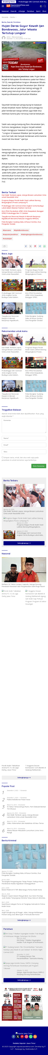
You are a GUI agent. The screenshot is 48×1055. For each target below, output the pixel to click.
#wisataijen (7, 239)
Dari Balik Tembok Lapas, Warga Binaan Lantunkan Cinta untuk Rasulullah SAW (24, 196)
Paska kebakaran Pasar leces (18, 800)
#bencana (7, 230)
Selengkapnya (23, 543)
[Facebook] (13, 1037)
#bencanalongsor (17, 37)
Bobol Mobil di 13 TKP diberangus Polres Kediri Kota (22, 890)
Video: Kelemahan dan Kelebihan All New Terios (25, 823)
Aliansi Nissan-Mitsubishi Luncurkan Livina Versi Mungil (25, 831)
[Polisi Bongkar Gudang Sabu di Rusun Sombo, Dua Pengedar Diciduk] (35, 308)
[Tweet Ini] (30, 246)
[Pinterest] (22, 1037)
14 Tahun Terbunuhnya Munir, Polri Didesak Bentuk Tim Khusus (26, 808)
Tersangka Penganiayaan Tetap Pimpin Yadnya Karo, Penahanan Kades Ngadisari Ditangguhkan (22, 883)
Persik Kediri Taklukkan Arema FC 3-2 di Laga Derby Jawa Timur (11, 768)
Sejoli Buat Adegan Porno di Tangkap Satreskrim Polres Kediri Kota (23, 905)
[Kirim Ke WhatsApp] (44, 246)
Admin (9, 37)
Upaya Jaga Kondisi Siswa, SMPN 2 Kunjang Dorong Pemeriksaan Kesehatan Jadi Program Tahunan (30, 973)
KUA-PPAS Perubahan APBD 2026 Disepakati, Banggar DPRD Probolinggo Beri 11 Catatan (23, 212)
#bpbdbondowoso (21, 230)
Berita (4, 22)
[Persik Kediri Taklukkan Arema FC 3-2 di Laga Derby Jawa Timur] (12, 676)
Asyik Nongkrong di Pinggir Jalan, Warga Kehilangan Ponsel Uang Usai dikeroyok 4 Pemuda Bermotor (22, 913)
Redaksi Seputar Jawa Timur (24, 1043)
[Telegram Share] (40, 246)
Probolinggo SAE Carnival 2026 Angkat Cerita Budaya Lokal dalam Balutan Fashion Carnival (23, 207)
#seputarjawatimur (10, 234)
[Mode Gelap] (41, 6)
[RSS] (35, 1037)
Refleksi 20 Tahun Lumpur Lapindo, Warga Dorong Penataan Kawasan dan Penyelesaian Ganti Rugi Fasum (23, 585)
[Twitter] (18, 1037)
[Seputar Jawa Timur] (17, 6)
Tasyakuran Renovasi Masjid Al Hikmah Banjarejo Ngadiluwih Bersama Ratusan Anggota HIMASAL (21, 217)
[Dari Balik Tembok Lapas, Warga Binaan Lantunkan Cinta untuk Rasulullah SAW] (12, 262)
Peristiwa (16, 22)
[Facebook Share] (26, 246)
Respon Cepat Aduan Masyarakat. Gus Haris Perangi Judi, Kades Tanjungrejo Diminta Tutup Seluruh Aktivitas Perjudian (23, 897)
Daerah (10, 22)
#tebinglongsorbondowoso (31, 234)
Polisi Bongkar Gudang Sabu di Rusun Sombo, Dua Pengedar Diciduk (21, 223)
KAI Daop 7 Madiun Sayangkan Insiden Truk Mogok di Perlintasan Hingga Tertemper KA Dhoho (30, 941)
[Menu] (3, 6)
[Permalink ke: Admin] (3, 38)
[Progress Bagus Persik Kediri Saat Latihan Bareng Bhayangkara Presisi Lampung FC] (35, 262)
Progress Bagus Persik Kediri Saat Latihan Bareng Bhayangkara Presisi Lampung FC (21, 201)
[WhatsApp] (31, 1037)
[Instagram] (26, 1037)
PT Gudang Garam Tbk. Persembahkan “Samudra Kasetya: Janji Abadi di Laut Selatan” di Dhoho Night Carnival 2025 (30, 957)
